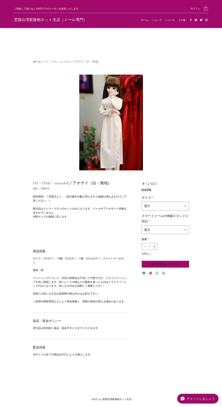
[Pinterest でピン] (150, 273)
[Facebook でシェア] (144, 273)
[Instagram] (206, 20)
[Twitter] (196, 20)
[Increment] (154, 246)
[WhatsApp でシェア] (157, 273)
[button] (206, 8)
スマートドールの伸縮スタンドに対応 (165, 218)
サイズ (148, 197)
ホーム (37, 61)
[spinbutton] (149, 246)
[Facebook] (191, 20)
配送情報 (146, 189)
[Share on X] (164, 273)
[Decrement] (144, 246)
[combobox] (165, 206)
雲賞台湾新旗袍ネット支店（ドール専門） (50, 20)
